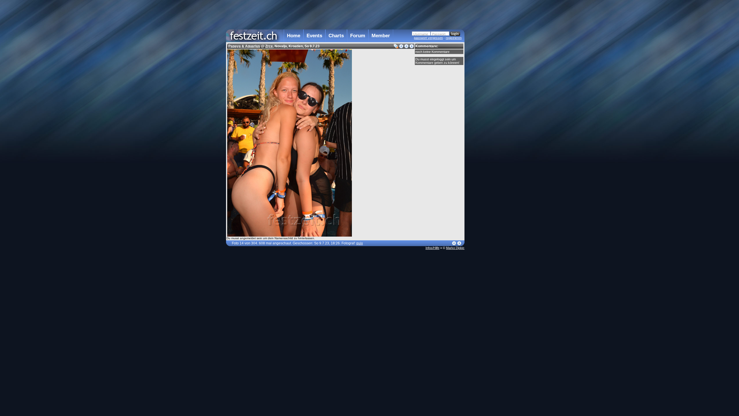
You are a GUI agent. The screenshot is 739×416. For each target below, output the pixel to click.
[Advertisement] (490, 116)
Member (381, 35)
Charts (336, 35)
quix (359, 243)
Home (293, 35)
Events (314, 35)
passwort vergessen (428, 38)
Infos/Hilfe (432, 248)
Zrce (269, 46)
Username (420, 34)
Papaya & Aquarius (244, 46)
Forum (357, 35)
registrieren (454, 38)
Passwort (438, 34)
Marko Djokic (455, 248)
